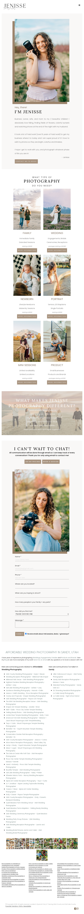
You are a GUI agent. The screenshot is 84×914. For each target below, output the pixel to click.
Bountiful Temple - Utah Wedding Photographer (23, 770)
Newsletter (27, 906)
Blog (5, 660)
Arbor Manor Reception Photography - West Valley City (26, 743)
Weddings (36, 658)
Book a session (51, 462)
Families (54, 658)
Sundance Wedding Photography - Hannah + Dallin (24, 690)
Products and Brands (68, 658)
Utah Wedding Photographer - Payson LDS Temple (24, 699)
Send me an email (40, 660)
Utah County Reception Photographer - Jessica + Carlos (26, 740)
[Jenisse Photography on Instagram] (78, 909)
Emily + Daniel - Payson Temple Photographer (22, 795)
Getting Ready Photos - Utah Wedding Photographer (25, 712)
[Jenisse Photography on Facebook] (75, 909)
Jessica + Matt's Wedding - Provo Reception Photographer (27, 693)
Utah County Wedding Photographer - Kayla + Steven (25, 674)
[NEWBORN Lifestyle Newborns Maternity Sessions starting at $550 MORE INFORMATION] (27, 255)
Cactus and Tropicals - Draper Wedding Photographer (26, 696)
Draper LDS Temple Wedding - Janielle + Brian (23, 707)
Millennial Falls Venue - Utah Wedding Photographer (25, 680)
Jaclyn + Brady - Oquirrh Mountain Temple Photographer (26, 745)
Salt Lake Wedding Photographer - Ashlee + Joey (24, 688)
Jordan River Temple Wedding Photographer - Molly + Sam (27, 715)
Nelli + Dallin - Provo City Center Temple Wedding (24, 710)
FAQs (21, 906)
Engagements (46, 658)
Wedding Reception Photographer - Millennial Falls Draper (27, 677)
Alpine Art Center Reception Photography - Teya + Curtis (26, 781)
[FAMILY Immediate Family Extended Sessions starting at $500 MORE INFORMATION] (27, 189)
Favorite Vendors (11, 906)
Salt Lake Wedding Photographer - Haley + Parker (24, 773)
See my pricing (33, 462)
